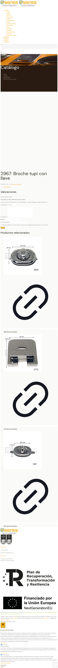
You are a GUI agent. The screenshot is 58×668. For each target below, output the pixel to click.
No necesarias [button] (4, 653)
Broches (9, 15)
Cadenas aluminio (11, 20)
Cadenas (9, 18)
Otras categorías (11, 32)
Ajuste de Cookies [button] (5, 620)
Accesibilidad (13, 614)
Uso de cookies (44, 612)
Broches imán (10, 17)
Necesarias (5, 644)
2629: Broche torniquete (10, 332)
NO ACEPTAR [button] (46, 618)
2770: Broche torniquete (10, 429)
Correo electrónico (5, 222)
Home (5, 74)
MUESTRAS (6, 38)
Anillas (8, 12)
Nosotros (19, 614)
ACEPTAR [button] (15, 618)
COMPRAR (6, 40)
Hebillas (8, 22)
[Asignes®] (27, 6)
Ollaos (8, 27)
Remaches (9, 28)
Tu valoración (4, 217)
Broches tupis (7, 77)
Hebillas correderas (11, 23)
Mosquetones (10, 25)
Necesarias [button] (3, 643)
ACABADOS (6, 37)
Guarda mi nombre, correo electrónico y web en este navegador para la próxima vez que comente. (25, 225)
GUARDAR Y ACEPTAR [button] (5, 663)
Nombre (3, 219)
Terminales (9, 30)
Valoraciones (7, 187)
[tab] (30, 187)
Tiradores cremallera (11, 35)
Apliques (9, 13)
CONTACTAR (6, 42)
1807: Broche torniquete (10, 526)
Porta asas (9, 33)
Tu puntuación (4, 205)
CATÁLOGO (6, 10)
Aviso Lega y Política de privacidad (32, 612)
